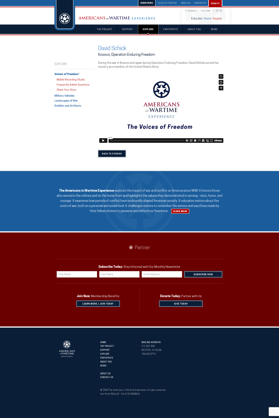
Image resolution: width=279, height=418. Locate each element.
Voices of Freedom (167, 3)
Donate (215, 4)
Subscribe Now (203, 275)
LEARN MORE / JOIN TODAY (98, 304)
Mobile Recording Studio (71, 80)
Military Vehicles (64, 96)
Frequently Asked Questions (73, 85)
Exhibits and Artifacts (67, 106)
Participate (170, 29)
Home (103, 342)
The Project (104, 29)
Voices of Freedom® (66, 74)
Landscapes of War (66, 101)
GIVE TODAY (181, 304)
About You (194, 29)
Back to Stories (112, 154)
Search (192, 11)
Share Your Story (66, 90)
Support (127, 29)
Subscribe (147, 3)
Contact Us (200, 3)
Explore (148, 29)
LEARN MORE (180, 211)
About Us (185, 3)
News (214, 29)
